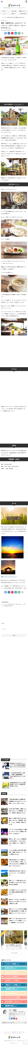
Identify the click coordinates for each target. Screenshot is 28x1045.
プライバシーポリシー (18, 1033)
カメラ (14, 13)
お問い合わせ (19, 1032)
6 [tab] (17, 957)
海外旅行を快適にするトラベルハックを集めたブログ (14, 1040)
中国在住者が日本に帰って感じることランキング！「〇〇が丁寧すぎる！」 (17, 873)
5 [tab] (16, 957)
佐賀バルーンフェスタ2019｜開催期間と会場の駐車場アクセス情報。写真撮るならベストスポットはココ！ (18, 911)
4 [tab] (14, 957)
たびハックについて (7, 1032)
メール (3, 629)
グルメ (4, 13)
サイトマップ (10, 1033)
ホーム (5, 11)
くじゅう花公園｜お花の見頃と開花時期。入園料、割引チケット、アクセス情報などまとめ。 (17, 852)
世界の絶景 (24, 13)
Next (25, 944)
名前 (3, 623)
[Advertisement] (14, 86)
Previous (2, 944)
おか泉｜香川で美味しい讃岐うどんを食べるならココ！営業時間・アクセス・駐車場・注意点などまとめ (17, 810)
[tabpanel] (14, 943)
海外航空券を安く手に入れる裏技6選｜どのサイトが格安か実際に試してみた (17, 784)
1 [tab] (10, 957)
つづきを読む (14, 953)
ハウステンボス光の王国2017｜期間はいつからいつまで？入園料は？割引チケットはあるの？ (18, 831)
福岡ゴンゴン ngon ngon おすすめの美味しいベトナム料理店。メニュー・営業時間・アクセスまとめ (17, 920)
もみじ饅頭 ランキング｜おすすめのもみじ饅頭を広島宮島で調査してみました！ (18, 892)
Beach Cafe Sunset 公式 (10, 576)
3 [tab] (13, 957)
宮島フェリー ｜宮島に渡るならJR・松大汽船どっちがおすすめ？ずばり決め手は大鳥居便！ (18, 882)
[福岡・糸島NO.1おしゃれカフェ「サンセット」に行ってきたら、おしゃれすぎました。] (15, 33)
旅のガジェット (24, 11)
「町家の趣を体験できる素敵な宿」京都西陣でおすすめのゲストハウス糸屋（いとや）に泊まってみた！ (17, 801)
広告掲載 (13, 1032)
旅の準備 (14, 11)
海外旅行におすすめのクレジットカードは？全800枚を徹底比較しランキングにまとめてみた (17, 765)
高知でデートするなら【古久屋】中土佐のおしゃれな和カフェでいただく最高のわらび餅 (17, 901)
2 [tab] (12, 957)
